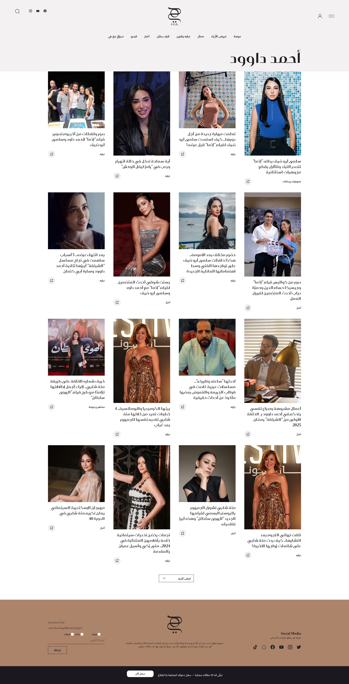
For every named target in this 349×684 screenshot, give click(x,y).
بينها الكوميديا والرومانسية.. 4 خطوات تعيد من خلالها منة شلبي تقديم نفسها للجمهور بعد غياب (142, 416)
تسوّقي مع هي (116, 36)
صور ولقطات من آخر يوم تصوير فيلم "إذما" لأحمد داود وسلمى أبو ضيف (78, 139)
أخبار (146, 36)
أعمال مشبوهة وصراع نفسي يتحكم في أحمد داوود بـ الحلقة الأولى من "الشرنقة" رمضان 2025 (274, 416)
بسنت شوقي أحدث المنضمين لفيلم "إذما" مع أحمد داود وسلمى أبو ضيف (144, 287)
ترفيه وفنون (183, 36)
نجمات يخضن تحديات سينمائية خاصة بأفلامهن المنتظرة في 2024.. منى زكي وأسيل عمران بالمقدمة (143, 543)
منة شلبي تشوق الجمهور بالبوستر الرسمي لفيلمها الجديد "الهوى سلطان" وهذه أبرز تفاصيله (207, 515)
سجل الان (140, 674)
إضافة (57, 650)
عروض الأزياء (218, 36)
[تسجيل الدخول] (320, 16)
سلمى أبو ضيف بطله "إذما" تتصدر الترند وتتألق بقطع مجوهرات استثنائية (277, 166)
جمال (200, 36)
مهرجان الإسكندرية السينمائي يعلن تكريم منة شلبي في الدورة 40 (78, 513)
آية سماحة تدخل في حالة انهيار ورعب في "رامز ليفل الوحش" (142, 164)
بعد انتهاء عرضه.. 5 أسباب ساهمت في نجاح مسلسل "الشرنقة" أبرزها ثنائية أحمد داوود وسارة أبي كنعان (80, 263)
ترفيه (233, 154)
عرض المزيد (184, 578)
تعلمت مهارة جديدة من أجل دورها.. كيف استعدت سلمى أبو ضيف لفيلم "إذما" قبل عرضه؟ (207, 139)
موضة (237, 36)
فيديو (134, 36)
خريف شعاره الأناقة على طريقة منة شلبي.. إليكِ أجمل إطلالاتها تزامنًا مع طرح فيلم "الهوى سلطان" (77, 389)
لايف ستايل (163, 36)
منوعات (67, 634)
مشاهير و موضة (97, 406)
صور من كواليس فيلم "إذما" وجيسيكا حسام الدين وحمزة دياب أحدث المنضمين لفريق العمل (276, 290)
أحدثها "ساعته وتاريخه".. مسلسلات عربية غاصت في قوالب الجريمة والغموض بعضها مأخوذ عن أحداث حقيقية (208, 389)
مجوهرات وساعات (292, 181)
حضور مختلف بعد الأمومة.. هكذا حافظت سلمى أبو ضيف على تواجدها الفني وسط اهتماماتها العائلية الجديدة (209, 263)
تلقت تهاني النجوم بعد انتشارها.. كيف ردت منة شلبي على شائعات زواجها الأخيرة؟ (274, 540)
